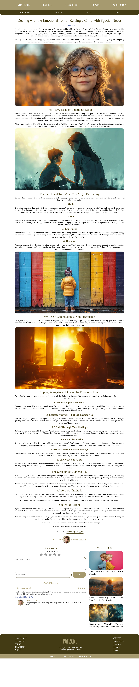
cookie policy (85, 656)
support (119, 5)
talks (47, 5)
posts (95, 5)
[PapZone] (70, 641)
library (58, 13)
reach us (72, 5)
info (118, 13)
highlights (24, 13)
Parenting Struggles (75, 531)
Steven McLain (75, 650)
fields (89, 13)
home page (21, 5)
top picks (20, 641)
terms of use (68, 656)
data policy (53, 656)
